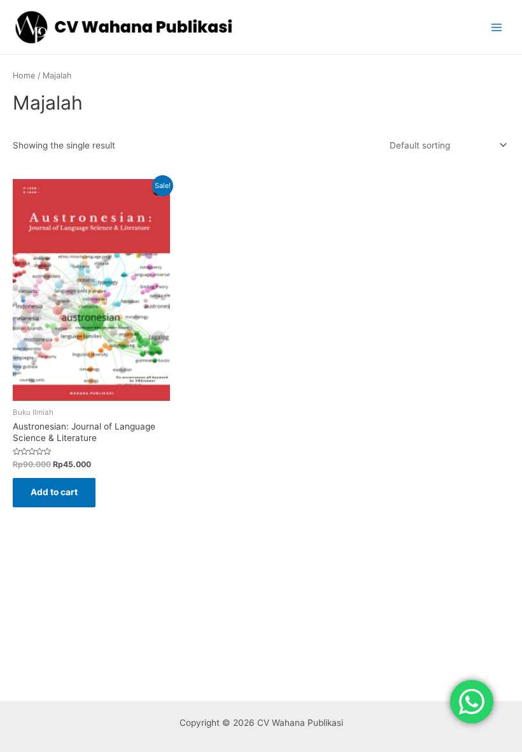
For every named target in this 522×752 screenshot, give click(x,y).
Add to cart (54, 492)
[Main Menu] (496, 27)
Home (24, 75)
